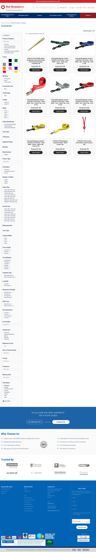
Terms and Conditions (29, 500)
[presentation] (81, 521)
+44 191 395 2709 (51, 508)
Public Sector (4, 491)
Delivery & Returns (28, 497)
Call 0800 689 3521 (34, 422)
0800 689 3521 (63, 7)
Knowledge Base (28, 508)
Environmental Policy (29, 506)
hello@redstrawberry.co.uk (53, 510)
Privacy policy (86, 549)
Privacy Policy (27, 502)
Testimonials (27, 491)
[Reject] (94, 550)
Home (8, 23)
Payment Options (28, 504)
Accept (74, 549)
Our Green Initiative (28, 510)
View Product (36, 70)
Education (3, 493)
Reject (79, 549)
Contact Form (61, 422)
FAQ (25, 495)
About (25, 489)
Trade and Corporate (5, 489)
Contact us (92, 7)
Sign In (72, 7)
